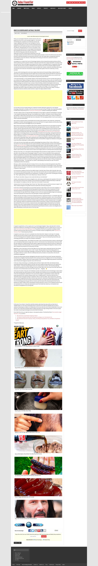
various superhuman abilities (32, 135)
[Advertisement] (49, 19)
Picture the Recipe (18, 557)
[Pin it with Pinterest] (38, 530)
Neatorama (17, 555)
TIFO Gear (18, 564)
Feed (20, 313)
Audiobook (81, 109)
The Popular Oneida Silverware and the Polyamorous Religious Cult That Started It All (34, 317)
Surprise (19, 8)
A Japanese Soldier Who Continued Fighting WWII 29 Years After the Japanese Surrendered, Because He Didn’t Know (75, 201)
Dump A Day (17, 554)
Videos (33, 8)
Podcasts (46, 8)
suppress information (21, 145)
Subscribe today (70, 57)
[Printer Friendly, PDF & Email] (56, 530)
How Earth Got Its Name (76, 192)
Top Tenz (17, 559)
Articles (39, 8)
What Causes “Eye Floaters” (77, 205)
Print (71, 109)
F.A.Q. (46, 564)
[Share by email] (44, 530)
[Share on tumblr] (41, 530)
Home (13, 8)
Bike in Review (18, 553)
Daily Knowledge (38, 539)
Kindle (74, 109)
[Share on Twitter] (32, 530)
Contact (70, 8)
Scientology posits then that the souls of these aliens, (49, 131)
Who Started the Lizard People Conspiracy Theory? (27, 315)
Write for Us (26, 8)
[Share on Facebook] (29, 530)
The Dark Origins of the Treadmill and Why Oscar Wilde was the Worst (77, 156)
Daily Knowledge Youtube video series (74, 58)
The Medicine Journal (19, 558)
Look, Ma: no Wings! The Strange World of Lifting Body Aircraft (78, 145)
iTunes (53, 312)
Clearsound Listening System (35, 110)
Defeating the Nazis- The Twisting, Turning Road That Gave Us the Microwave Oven (77, 134)
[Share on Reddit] (35, 530)
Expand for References (19, 322)
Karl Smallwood (24, 33)
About (63, 564)
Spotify (56, 312)
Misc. (20, 542)
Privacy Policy (58, 564)
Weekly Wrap (47, 539)
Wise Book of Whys (62, 8)
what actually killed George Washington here (25, 229)
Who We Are (51, 564)
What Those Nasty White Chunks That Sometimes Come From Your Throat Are (78, 172)
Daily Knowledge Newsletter (27, 564)
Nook (77, 109)
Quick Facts (52, 8)
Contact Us (36, 564)
